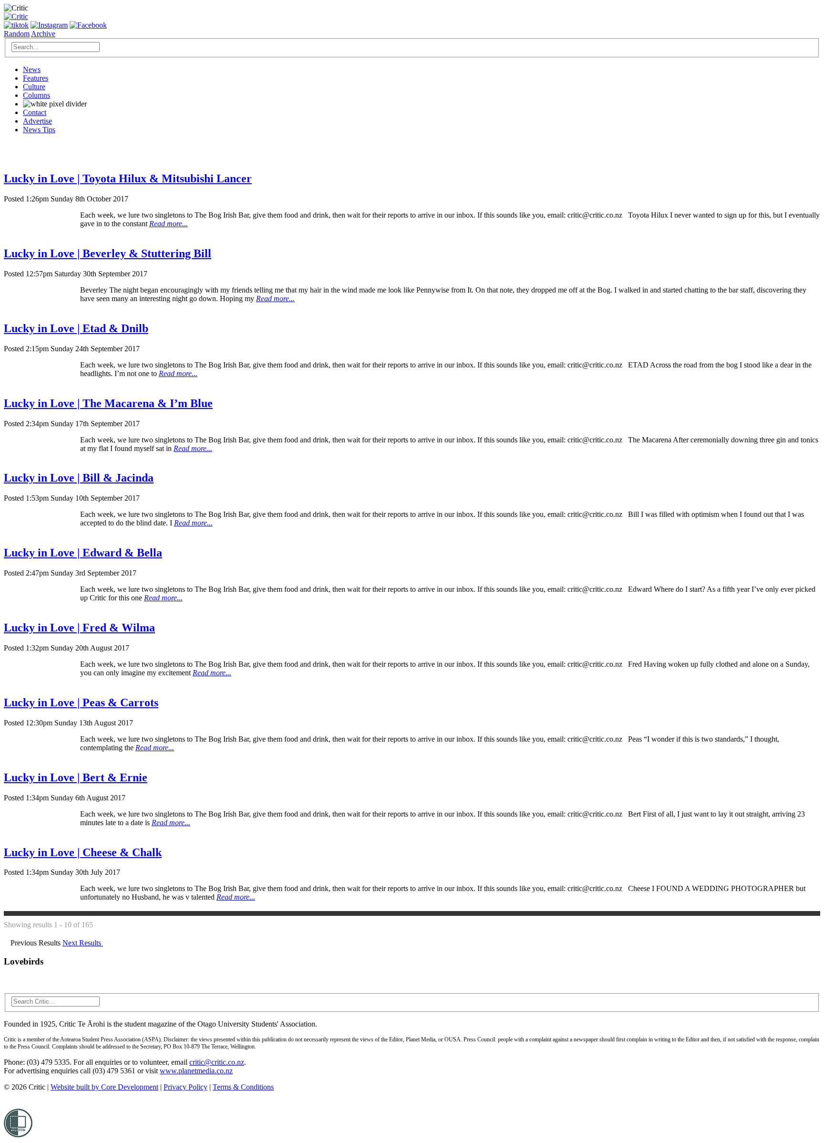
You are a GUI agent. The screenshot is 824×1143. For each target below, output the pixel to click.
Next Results (82, 943)
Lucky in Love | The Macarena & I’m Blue (108, 403)
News (32, 69)
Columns (36, 95)
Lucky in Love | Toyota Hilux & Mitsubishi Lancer (128, 178)
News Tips (39, 130)
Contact (34, 112)
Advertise (37, 121)
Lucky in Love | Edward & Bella (83, 552)
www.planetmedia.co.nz (196, 1071)
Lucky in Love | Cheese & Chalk (83, 852)
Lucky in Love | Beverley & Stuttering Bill (107, 253)
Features (35, 78)
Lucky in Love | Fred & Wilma (79, 627)
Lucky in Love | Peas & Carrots (81, 702)
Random (17, 34)
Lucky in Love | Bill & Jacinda (79, 478)
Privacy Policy (185, 1087)
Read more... (168, 224)
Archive (43, 34)
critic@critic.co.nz (216, 1062)
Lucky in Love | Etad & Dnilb (76, 328)
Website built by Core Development (104, 1087)
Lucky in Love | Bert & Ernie (75, 777)
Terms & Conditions (243, 1087)
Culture (34, 87)
